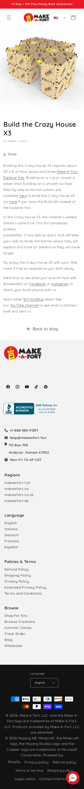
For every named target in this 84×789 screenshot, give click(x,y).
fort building (33, 299)
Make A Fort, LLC (33, 715)
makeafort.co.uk (19, 495)
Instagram (60, 284)
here (23, 196)
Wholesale (13, 646)
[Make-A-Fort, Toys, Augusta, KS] (31, 408)
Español (11, 547)
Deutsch (11, 535)
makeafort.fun (17, 483)
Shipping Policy (17, 575)
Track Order (15, 634)
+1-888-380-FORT (24, 430)
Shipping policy (60, 770)
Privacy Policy (16, 581)
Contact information (56, 779)
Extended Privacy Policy (25, 587)
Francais (11, 541)
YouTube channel (24, 305)
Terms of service (29, 770)
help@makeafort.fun (28, 438)
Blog (8, 640)
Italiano (11, 529)
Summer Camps (18, 628)
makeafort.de (16, 501)
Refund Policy (16, 569)
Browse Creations (19, 622)
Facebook (37, 284)
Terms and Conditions (23, 593)
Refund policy (64, 762)
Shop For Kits (16, 616)
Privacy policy (37, 762)
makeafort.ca (16, 489)
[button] (9, 17)
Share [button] (12, 154)
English (10, 523)
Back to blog (45, 328)
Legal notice (25, 779)
